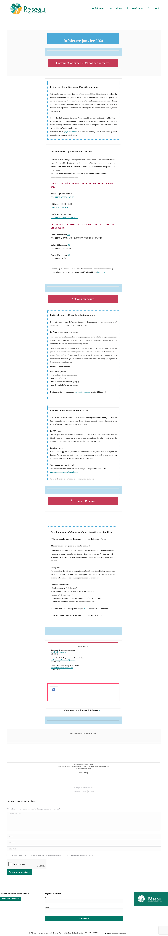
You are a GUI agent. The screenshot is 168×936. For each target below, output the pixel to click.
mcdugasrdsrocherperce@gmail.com (63, 660)
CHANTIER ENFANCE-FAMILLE (64, 218)
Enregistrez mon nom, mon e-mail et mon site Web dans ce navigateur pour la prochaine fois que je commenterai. (52, 855)
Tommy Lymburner (83, 392)
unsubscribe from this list (79, 766)
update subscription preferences (99, 766)
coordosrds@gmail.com (58, 652)
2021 (84, 791)
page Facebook (70, 131)
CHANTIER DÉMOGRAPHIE (62, 197)
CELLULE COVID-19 (59, 207)
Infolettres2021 (88, 788)
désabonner (81, 733)
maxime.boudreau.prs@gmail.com (64, 472)
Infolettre (91, 791)
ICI (68, 235)
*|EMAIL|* (91, 764)
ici (100, 710)
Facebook (101, 272)
